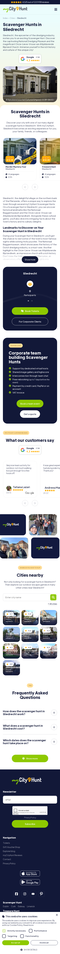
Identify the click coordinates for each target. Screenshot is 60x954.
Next (35, 187)
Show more (30, 259)
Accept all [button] (15, 943)
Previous (25, 187)
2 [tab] (32, 300)
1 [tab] (28, 300)
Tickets (6, 843)
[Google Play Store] (30, 882)
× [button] (57, 915)
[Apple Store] (30, 873)
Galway (21, 906)
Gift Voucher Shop (11, 847)
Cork (13, 906)
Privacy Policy (30, 818)
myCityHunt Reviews (12, 855)
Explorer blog (9, 851)
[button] (30, 949)
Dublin (6, 906)
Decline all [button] (44, 943)
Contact (7, 859)
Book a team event (30, 403)
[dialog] (30, 933)
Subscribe (30, 823)
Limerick (31, 906)
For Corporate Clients (30, 321)
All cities (53, 604)
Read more (28, 925)
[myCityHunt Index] (18, 9)
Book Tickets (32, 311)
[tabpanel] (30, 288)
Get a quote (30, 414)
